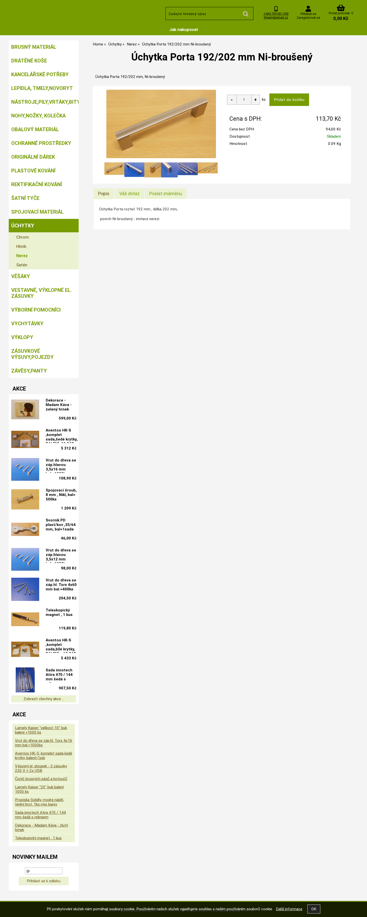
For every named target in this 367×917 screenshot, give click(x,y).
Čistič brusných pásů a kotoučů (41, 779)
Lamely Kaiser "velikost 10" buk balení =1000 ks (41, 730)
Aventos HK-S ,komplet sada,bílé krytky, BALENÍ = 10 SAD (61, 645)
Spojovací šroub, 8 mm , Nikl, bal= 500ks (61, 494)
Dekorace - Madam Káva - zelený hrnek (59, 405)
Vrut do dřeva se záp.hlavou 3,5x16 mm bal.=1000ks (61, 465)
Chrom (22, 237)
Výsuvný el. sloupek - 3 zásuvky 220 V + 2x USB (41, 768)
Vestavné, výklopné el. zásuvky (41, 293)
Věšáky (20, 276)
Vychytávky (27, 324)
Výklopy (22, 337)
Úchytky (22, 226)
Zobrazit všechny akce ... (43, 699)
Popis (103, 193)
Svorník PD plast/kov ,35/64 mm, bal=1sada (61, 524)
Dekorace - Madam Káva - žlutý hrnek (41, 827)
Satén (21, 264)
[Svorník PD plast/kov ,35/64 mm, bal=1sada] (25, 530)
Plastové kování (33, 171)
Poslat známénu (165, 193)
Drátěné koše (29, 61)
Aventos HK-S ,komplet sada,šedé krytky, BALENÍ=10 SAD (62, 435)
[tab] (104, 193)
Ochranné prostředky (41, 143)
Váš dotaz (129, 193)
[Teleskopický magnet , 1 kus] (25, 619)
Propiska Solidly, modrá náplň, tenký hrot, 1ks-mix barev (39, 802)
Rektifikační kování (36, 184)
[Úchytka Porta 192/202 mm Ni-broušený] (161, 124)
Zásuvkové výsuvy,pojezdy (32, 354)
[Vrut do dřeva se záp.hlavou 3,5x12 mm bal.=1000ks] (25, 560)
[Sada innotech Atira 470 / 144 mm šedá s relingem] (25, 679)
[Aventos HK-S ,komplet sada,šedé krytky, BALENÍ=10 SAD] (25, 440)
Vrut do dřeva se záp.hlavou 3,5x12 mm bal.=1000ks (61, 555)
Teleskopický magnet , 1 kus (59, 612)
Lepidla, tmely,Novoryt (42, 88)
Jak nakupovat (183, 29)
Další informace (289, 909)
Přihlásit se (308, 14)
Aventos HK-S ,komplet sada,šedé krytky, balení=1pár (43, 755)
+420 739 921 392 (276, 13)
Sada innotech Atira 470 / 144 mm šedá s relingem (59, 675)
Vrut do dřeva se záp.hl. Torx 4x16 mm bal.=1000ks (43, 742)
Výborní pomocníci (36, 310)
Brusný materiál (33, 47)
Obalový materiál (35, 129)
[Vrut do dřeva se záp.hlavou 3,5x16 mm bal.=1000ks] (25, 470)
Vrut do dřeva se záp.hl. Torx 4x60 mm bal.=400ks (61, 584)
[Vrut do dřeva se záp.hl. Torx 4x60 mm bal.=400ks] (25, 590)
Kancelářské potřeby (40, 74)
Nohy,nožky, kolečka (38, 116)
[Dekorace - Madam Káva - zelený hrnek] (25, 410)
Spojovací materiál (37, 212)
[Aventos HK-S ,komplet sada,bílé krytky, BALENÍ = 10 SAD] (25, 650)
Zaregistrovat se (308, 17)
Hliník (21, 246)
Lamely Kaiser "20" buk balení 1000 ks (39, 789)
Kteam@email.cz (276, 17)
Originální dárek (33, 157)
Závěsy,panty (29, 371)
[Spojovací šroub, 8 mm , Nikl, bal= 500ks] (25, 499)
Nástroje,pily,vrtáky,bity (45, 102)
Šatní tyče (25, 198)
